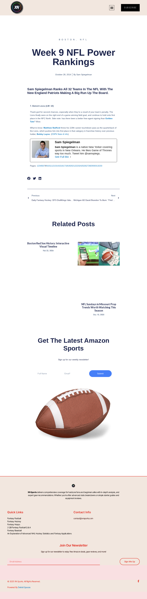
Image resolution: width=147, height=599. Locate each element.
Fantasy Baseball (14, 530)
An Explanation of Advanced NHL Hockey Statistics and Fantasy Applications (39, 533)
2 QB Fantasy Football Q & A (19, 527)
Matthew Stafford (51, 128)
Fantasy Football (14, 518)
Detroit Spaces (24, 587)
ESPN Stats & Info (60, 134)
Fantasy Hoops (13, 524)
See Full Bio (62, 156)
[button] (111, 7)
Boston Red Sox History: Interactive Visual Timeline (48, 245)
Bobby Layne (43, 134)
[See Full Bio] (70, 157)
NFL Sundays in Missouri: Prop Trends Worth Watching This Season (98, 307)
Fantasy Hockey (14, 521)
